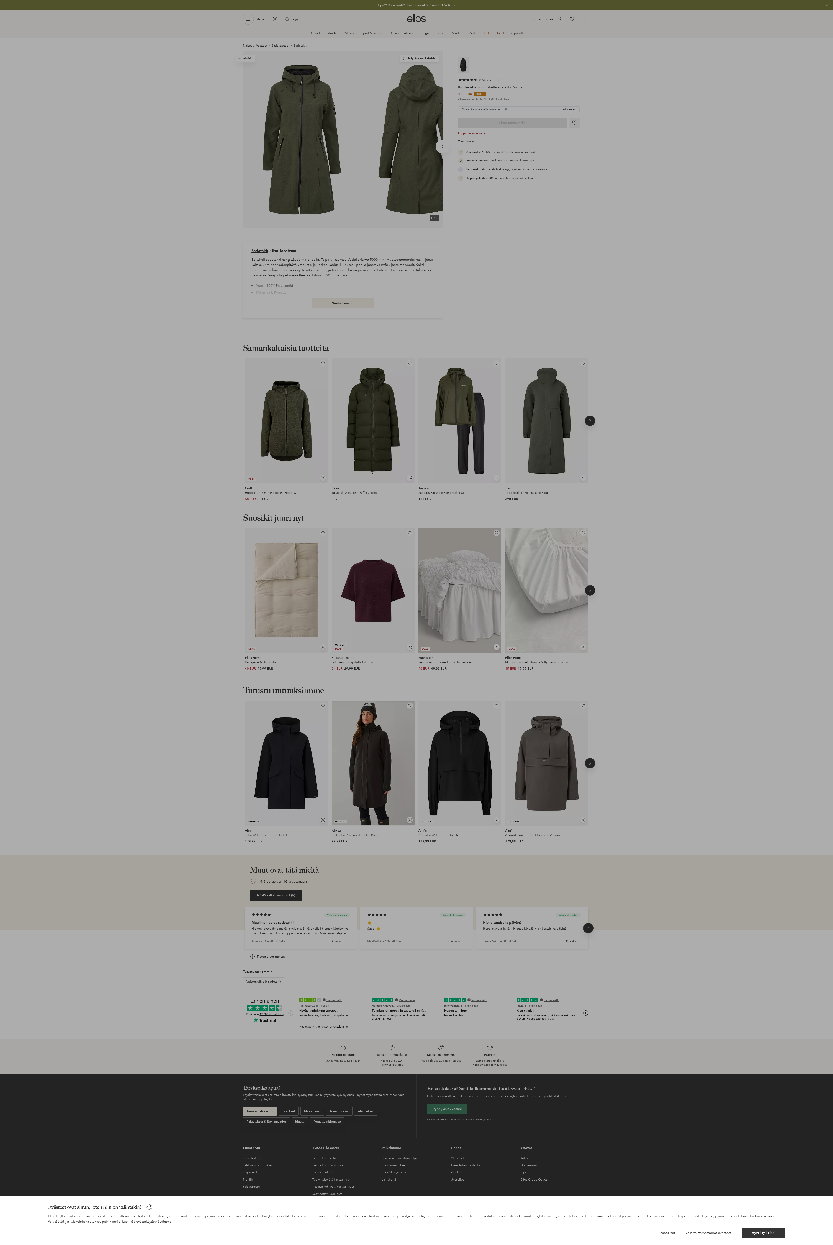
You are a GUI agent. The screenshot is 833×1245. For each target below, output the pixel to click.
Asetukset (667, 1233)
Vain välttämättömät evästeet (708, 1233)
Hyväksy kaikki (763, 1233)
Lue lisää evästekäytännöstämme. (147, 1222)
